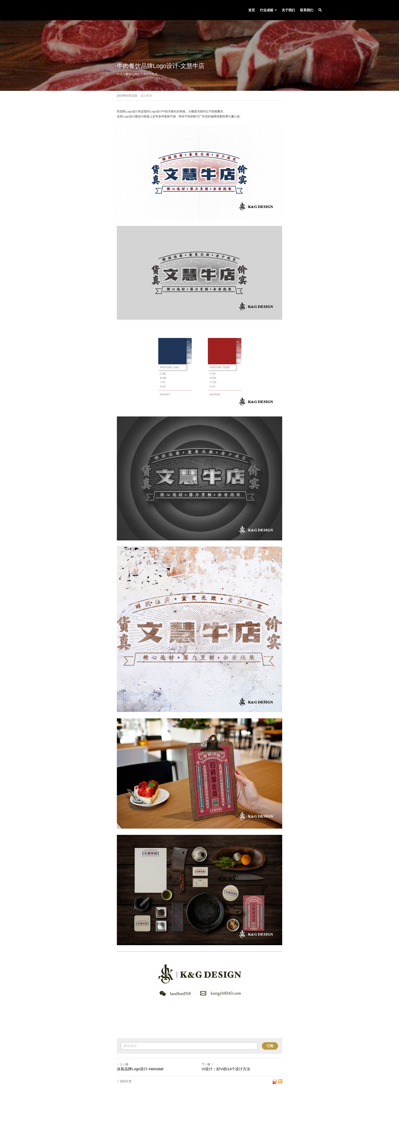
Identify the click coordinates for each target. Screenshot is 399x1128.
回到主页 (126, 1081)
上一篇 (124, 1064)
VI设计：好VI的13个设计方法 (226, 1069)
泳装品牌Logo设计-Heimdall (140, 1069)
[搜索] (320, 10)
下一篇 (206, 1064)
